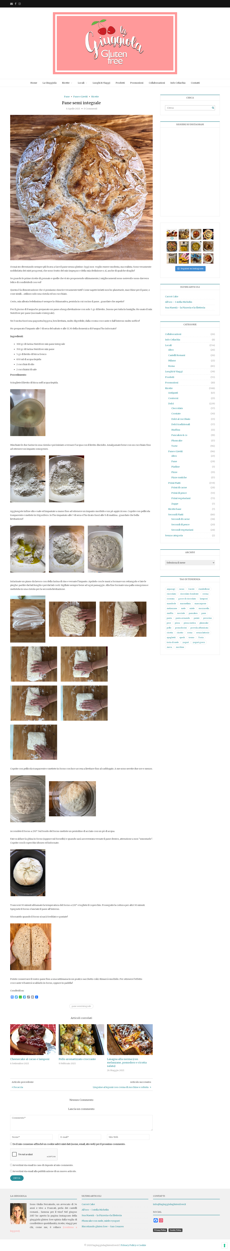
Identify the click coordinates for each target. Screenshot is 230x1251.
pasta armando (183, 618)
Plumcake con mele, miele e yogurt (101, 1220)
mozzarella (204, 608)
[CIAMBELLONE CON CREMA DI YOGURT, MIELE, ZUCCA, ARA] (208, 246)
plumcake (204, 623)
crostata (170, 599)
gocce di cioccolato (187, 599)
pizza (177, 623)
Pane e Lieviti (80, 96)
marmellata (185, 603)
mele (183, 608)
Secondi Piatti (175, 514)
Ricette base (174, 509)
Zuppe (174, 503)
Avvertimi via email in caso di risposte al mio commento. (43, 1165)
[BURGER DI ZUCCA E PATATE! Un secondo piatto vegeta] (184, 258)
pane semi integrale (81, 1006)
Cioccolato (177, 408)
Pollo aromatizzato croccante (77, 1059)
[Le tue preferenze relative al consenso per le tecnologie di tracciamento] (224, 1245)
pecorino (207, 618)
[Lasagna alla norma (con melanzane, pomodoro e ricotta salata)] (130, 1039)
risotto (180, 632)
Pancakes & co (179, 435)
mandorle (171, 603)
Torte (174, 446)
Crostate (176, 413)
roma (189, 632)
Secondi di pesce (180, 524)
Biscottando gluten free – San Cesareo (103, 1226)
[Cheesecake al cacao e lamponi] (33, 1039)
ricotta (170, 632)
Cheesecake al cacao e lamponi (29, 1059)
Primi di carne (179, 487)
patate (196, 618)
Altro (171, 349)
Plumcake (176, 440)
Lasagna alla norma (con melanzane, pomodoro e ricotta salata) (127, 1063)
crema (205, 594)
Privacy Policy (160, 1230)
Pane (67, 96)
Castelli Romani (176, 355)
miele (192, 608)
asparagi (171, 589)
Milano (172, 360)
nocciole (181, 613)
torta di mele (173, 642)
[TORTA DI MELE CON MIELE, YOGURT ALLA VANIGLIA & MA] (184, 234)
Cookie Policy (175, 1230)
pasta (169, 618)
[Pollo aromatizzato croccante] (81, 1039)
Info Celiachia (177, 82)
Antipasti (173, 392)
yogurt (186, 642)
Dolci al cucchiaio (180, 419)
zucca (169, 647)
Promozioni (136, 82)
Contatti (195, 82)
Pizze (174, 472)
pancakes (193, 613)
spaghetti (171, 637)
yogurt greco (199, 642)
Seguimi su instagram (192, 268)
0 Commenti (90, 108)
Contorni (173, 398)
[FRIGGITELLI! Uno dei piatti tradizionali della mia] (172, 246)
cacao (181, 589)
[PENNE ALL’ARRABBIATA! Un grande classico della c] (208, 258)
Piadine (175, 466)
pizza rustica (190, 623)
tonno (191, 637)
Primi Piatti (174, 483)
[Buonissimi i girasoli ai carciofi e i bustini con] (196, 246)
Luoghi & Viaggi (101, 82)
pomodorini (181, 628)
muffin (170, 613)
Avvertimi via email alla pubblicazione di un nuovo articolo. (44, 1171)
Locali (81, 82)
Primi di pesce (179, 493)
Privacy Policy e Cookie (133, 1245)
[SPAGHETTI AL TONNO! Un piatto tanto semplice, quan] (196, 234)
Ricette (65, 82)
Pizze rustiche (179, 477)
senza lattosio (202, 632)
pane (204, 613)
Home (33, 82)
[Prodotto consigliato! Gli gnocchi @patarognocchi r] (172, 258)
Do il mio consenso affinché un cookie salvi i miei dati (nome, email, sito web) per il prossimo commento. (69, 1144)
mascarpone (200, 603)
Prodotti (120, 82)
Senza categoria (174, 535)
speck (182, 637)
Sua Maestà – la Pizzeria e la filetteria (185, 307)
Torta (201, 637)
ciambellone (204, 589)
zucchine (180, 647)
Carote (191, 589)
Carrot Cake (171, 296)
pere (169, 623)
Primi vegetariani (180, 498)
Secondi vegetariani (182, 529)
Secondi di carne (180, 519)
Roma (171, 366)
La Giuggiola (49, 82)
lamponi (204, 599)
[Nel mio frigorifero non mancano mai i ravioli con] (184, 246)
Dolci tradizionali (180, 424)
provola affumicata (199, 628)
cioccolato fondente (189, 594)
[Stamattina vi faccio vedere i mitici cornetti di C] (172, 234)
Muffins (175, 429)
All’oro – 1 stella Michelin (178, 302)
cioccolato (171, 594)
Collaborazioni (157, 82)
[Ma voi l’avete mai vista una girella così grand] (208, 234)
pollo (169, 628)
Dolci (171, 403)
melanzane (172, 608)
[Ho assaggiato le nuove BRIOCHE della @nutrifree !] (196, 258)
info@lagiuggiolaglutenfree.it (169, 1204)
